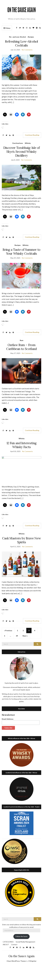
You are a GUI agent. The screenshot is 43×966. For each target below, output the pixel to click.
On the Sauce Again (21, 956)
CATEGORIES (8, 942)
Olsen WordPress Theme (16, 961)
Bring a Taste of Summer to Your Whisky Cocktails (21, 251)
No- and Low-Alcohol (17, 37)
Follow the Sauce (21, 936)
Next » (25, 636)
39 (17, 636)
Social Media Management (25, 942)
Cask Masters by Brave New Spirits (21, 540)
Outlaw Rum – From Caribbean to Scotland (21, 347)
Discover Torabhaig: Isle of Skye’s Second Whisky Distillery (21, 151)
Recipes (31, 37)
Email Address (7, 719)
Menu (7, 28)
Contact (14, 944)
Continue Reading (32, 135)
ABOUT (6, 944)
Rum (21, 340)
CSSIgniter (32, 961)
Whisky (28, 143)
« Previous (8, 630)
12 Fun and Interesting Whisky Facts (22, 445)
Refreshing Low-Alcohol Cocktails (21, 43)
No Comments (27, 50)
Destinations (17, 143)
